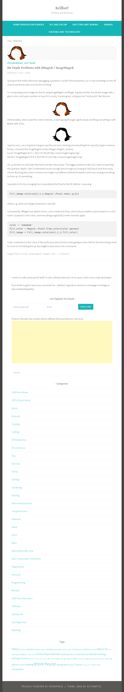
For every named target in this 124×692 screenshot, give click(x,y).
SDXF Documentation (22, 598)
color (69, 649)
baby (15, 649)
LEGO (14, 535)
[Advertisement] (62, 342)
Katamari (16, 519)
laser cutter (43, 659)
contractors (77, 649)
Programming (15, 63)
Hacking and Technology (64, 31)
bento (15, 408)
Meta (14, 542)
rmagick (46, 254)
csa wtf (93, 649)
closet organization (60, 649)
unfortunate (95, 665)
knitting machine (20, 658)
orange (86, 658)
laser (37, 659)
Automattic (94, 686)
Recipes (16, 590)
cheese (43, 650)
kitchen (94, 654)
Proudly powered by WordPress (42, 686)
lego (48, 659)
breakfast (36, 649)
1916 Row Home (20, 392)
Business (16, 416)
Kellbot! (62, 8)
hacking (21, 654)
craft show (86, 649)
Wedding (16, 630)
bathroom (22, 649)
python (15, 664)
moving (62, 658)
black (17, 254)
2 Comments (63, 254)
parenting (108, 658)
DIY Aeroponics (19, 439)
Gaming (108, 24)
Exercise (16, 463)
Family (15, 471)
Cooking (16, 423)
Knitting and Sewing (85, 24)
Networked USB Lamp (22, 550)
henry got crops (30, 655)
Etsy (14, 455)
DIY (106, 649)
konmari (32, 658)
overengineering (94, 659)
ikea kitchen (83, 654)
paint (102, 658)
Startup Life (17, 614)
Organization (18, 566)
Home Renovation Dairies (28, 24)
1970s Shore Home (21, 400)
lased (14, 526)
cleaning (49, 649)
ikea (75, 654)
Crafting (15, 431)
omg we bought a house (74, 658)
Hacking (15, 495)
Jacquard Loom (19, 511)
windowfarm (18, 669)
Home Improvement (22, 503)
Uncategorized (19, 622)
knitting (102, 654)
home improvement (48, 654)
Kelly (27, 73)
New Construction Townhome (26, 558)
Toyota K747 (87, 665)
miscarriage (54, 658)
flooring (14, 654)
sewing (29, 664)
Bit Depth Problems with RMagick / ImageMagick (40, 68)
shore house (45, 664)
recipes (22, 664)
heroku (24, 254)
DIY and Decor (58, 24)
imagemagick (35, 254)
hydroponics (67, 654)
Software (30, 63)
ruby (53, 254)
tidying (71, 665)
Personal (16, 574)
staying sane (62, 664)
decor (100, 649)
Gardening (17, 487)
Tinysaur (78, 664)
